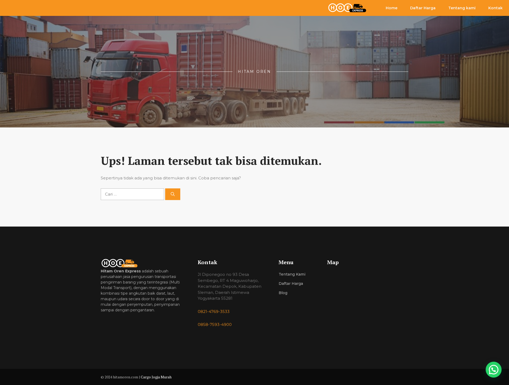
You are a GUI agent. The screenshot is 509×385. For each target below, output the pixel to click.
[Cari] (172, 194)
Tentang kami (462, 8)
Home (391, 8)
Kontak (495, 8)
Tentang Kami (292, 274)
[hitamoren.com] (350, 8)
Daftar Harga (423, 8)
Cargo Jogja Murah (156, 376)
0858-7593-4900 (215, 324)
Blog (283, 292)
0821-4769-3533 (214, 311)
